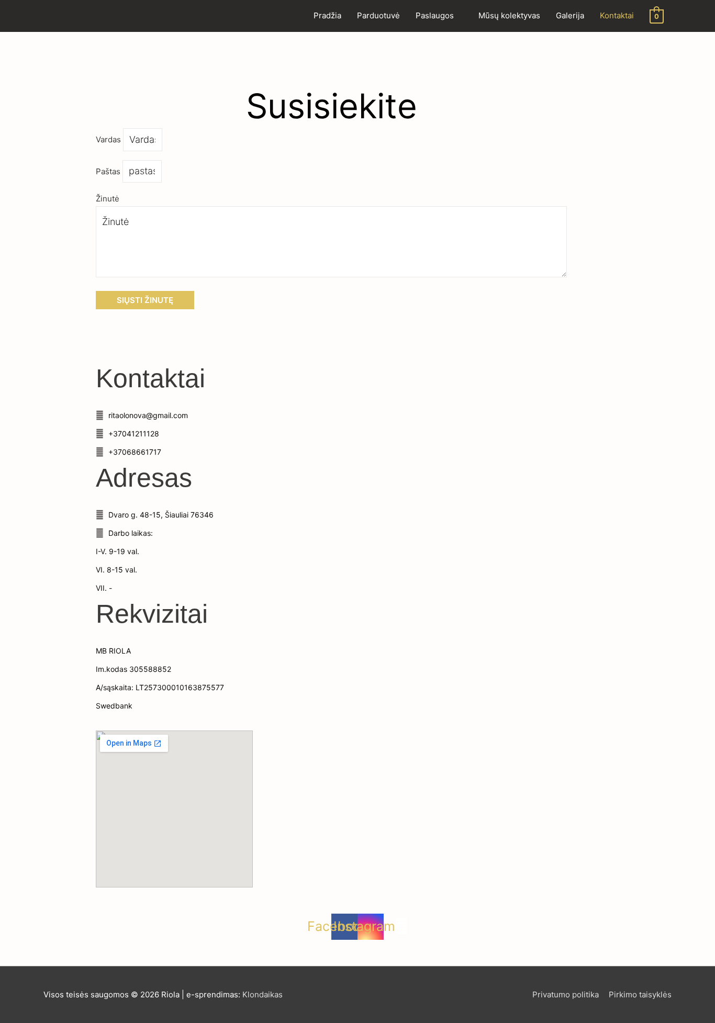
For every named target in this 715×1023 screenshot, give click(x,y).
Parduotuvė (378, 15)
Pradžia (327, 15)
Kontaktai (617, 15)
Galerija (570, 15)
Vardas (109, 140)
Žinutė (107, 199)
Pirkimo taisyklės (640, 994)
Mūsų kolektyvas (509, 15)
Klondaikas (262, 994)
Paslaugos (435, 15)
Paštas (109, 171)
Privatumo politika (565, 994)
